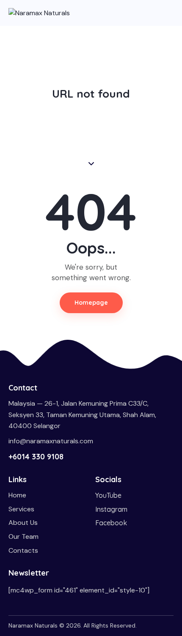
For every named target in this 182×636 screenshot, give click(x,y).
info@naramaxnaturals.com (50, 441)
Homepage (91, 302)
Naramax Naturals (33, 625)
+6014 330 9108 (35, 456)
